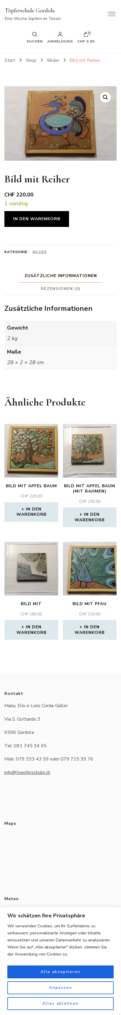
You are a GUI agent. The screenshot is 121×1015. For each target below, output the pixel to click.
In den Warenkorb (36, 219)
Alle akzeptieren (60, 972)
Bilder (40, 251)
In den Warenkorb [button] (31, 511)
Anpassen (60, 987)
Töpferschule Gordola (30, 10)
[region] (60, 961)
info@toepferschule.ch (27, 772)
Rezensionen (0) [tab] (60, 288)
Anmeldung (60, 41)
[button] (105, 97)
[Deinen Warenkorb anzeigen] (86, 36)
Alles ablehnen (60, 1003)
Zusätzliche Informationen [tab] (60, 276)
